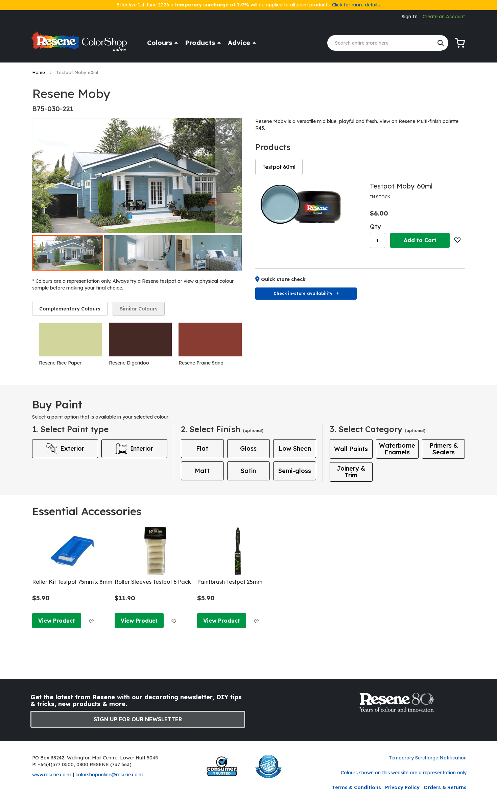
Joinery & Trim (351, 472)
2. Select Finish (222, 429)
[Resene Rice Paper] (70, 339)
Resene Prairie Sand (201, 363)
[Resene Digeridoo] (140, 339)
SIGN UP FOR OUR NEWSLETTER (138, 719)
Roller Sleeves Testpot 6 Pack (153, 581)
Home (39, 72)
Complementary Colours (69, 309)
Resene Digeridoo (129, 363)
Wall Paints (351, 449)
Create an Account (444, 17)
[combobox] (387, 43)
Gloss (248, 448)
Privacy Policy (402, 787)
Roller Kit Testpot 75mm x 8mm (72, 581)
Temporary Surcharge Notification (428, 758)
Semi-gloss (294, 471)
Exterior (72, 448)
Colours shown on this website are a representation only (404, 773)
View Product (56, 620)
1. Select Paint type (70, 429)
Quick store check (283, 279)
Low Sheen (295, 448)
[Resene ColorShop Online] (80, 44)
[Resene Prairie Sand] (210, 339)
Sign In (410, 17)
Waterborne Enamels (397, 449)
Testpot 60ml (278, 167)
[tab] (70, 309)
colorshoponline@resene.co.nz (109, 775)
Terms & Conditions (356, 787)
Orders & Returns (445, 787)
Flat (202, 448)
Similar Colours (139, 309)
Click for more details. (356, 5)
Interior (142, 448)
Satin (248, 471)
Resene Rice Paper (60, 363)
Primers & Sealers (443, 449)
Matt (202, 471)
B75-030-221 (52, 108)
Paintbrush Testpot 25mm (229, 581)
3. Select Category (377, 429)
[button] (228, 175)
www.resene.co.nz (52, 775)
